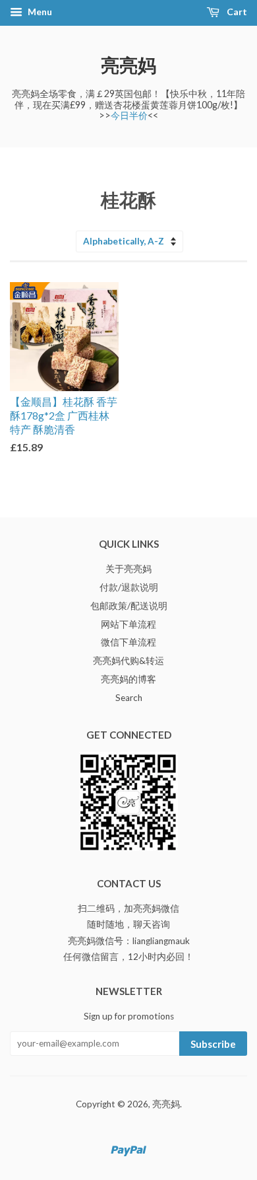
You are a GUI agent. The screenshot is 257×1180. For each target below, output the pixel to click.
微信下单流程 (128, 642)
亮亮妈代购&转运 (128, 660)
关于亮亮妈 (128, 569)
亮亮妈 (128, 65)
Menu (39, 11)
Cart (236, 11)
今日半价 (129, 115)
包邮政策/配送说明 (128, 606)
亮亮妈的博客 (128, 679)
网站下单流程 (128, 624)
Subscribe (213, 1044)
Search (128, 697)
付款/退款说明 (129, 587)
